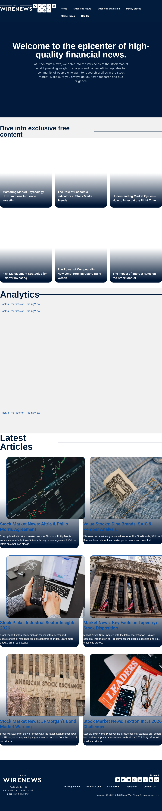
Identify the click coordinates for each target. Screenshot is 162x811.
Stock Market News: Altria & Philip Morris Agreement (34, 526)
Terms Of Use (93, 786)
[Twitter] (39, 6)
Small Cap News (82, 8)
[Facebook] (35, 6)
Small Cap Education (108, 8)
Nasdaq (85, 16)
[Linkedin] (54, 6)
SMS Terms (113, 786)
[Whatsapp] (49, 10)
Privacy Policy (72, 786)
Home (64, 8)
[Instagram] (49, 6)
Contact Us (150, 786)
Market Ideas (68, 16)
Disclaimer (131, 786)
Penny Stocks (133, 8)
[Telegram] (44, 10)
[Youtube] (44, 6)
